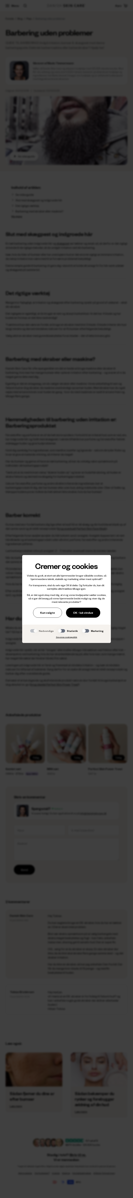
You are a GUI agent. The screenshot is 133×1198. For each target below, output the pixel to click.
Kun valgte (47, 612)
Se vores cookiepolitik (66, 637)
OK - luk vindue (83, 612)
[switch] (61, 631)
